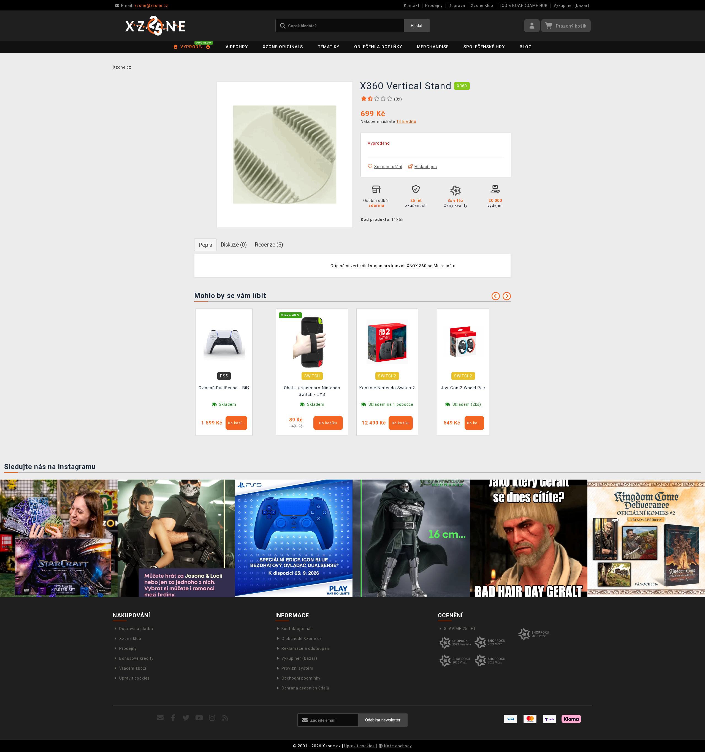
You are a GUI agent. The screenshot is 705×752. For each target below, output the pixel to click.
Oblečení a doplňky (378, 46)
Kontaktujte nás (297, 628)
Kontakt (411, 5)
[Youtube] (199, 718)
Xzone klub (130, 638)
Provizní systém (297, 668)
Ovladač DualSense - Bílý (224, 387)
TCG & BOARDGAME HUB (523, 5)
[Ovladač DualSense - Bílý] (224, 341)
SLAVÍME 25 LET (460, 628)
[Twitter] (186, 718)
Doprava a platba (136, 628)
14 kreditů (406, 121)
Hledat (416, 25)
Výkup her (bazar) (571, 5)
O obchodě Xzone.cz (301, 638)
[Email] (160, 718)
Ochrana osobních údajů (305, 688)
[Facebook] (173, 718)
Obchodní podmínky (301, 678)
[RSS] (225, 718)
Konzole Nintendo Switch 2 (387, 387)
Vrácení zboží (132, 668)
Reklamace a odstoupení (305, 648)
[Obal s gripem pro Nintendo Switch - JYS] (312, 341)
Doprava (457, 5)
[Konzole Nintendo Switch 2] (387, 341)
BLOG (526, 46)
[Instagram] (212, 718)
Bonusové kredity (136, 658)
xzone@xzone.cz (144, 5)
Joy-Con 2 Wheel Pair (463, 387)
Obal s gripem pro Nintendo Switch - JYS (312, 391)
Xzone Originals (283, 46)
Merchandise (433, 46)
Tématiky (328, 46)
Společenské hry (484, 46)
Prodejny (434, 5)
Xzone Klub (482, 5)
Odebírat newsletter (382, 720)
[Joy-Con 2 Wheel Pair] (463, 341)
